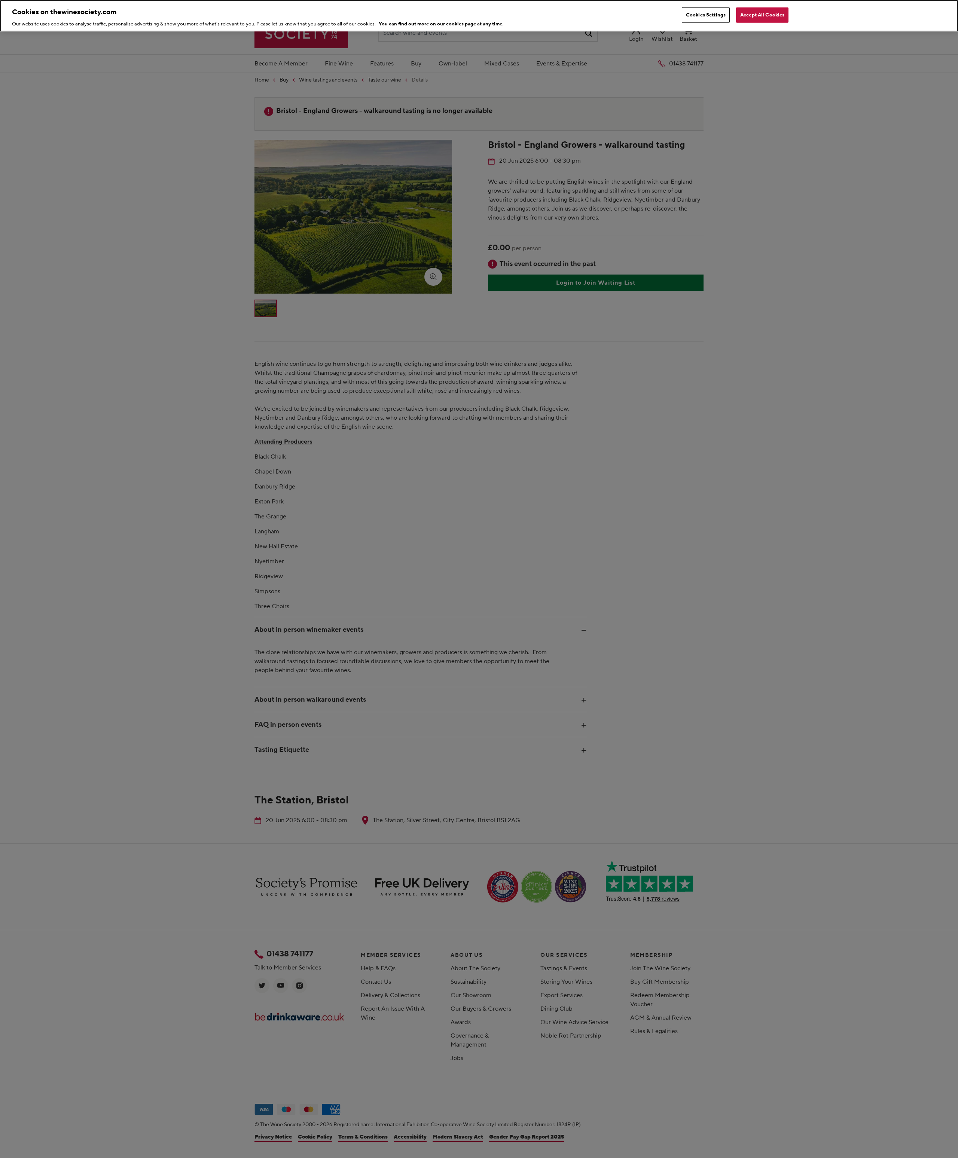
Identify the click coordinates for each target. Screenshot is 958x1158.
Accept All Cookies (762, 15)
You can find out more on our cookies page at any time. (441, 24)
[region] (479, 15)
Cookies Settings (706, 15)
